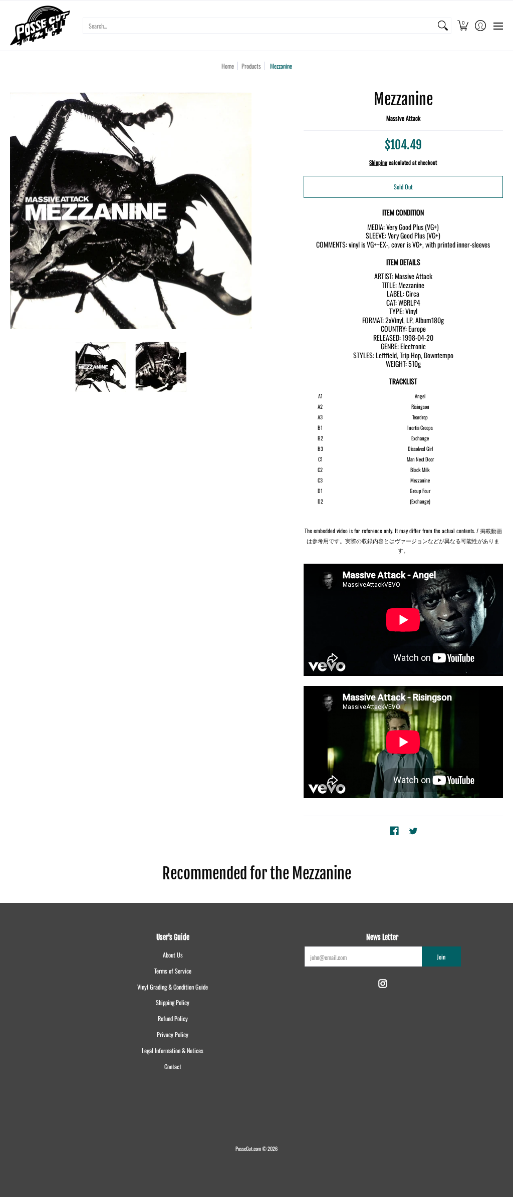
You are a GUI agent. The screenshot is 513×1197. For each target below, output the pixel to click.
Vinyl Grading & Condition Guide (172, 987)
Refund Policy (173, 1018)
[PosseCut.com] (40, 26)
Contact (172, 1066)
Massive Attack (403, 118)
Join (441, 957)
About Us (173, 955)
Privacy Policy (172, 1034)
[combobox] (259, 25)
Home (227, 66)
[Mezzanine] (101, 367)
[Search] (443, 25)
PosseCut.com (248, 1148)
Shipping (378, 162)
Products (251, 66)
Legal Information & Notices (172, 1050)
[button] (462, 26)
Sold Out (403, 186)
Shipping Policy (172, 1002)
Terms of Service (172, 971)
